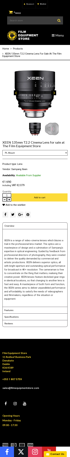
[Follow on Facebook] (7, 452)
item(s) (17, 13)
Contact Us (56, 454)
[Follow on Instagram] (35, 452)
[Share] (5, 215)
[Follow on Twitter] (21, 452)
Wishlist (43, 4)
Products (18, 48)
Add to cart (39, 197)
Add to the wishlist (15, 204)
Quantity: (7, 191)
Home (5, 48)
